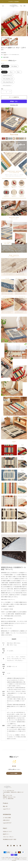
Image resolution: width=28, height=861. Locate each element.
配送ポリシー (6, 834)
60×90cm (5, 66)
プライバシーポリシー (8, 836)
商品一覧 (5, 806)
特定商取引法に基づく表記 (9, 839)
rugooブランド (6, 809)
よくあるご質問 (7, 817)
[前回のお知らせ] (2, 1)
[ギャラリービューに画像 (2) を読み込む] (14, 42)
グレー (11, 72)
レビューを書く (14, 773)
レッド (4, 72)
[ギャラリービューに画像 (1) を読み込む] (5, 42)
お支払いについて (7, 831)
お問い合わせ (6, 820)
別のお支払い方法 (14, 105)
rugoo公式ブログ (7, 823)
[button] (3, 5)
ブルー (18, 72)
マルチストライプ (7, 75)
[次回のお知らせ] (25, 1)
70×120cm (14, 66)
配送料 (5, 54)
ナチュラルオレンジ (8, 79)
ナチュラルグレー (8, 86)
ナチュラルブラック (8, 82)
